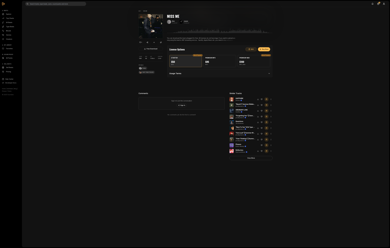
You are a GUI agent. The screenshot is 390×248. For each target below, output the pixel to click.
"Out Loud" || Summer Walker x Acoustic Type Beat (254, 133)
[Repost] (161, 42)
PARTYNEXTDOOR (148, 72)
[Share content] (147, 42)
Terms (9, 91)
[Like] (262, 99)
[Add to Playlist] (154, 42)
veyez (186, 21)
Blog (15, 88)
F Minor (152, 58)
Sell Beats (10, 88)
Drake (144, 68)
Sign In (182, 105)
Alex (140, 11)
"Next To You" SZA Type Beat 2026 (248, 127)
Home (4, 88)
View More (251, 158)
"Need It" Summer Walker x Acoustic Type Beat (253, 104)
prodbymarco (240, 106)
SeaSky (238, 112)
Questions (239, 121)
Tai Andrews (240, 123)
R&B (140, 58)
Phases (238, 144)
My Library (8, 45)
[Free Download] (258, 99)
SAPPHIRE (239, 98)
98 (146, 58)
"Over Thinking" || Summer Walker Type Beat (252, 138)
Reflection (239, 150)
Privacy (4, 91)
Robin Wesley (240, 146)
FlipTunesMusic (240, 152)
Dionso (238, 100)
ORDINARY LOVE (242, 110)
